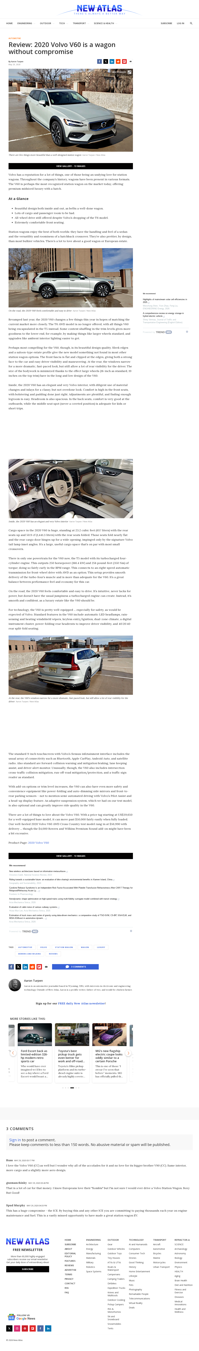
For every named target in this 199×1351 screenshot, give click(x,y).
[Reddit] (118, 61)
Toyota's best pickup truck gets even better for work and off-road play (69, 1057)
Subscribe (27, 1269)
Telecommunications (139, 1298)
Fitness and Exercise (180, 1291)
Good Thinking (136, 1262)
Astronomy (180, 1253)
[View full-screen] (129, 72)
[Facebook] (99, 61)
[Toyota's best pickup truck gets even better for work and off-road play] (71, 1034)
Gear (110, 1244)
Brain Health (181, 1280)
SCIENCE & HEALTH (104, 23)
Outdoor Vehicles (116, 1248)
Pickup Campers (116, 1304)
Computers (134, 1248)
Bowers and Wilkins (29, 954)
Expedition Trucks (116, 1287)
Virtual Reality (135, 1303)
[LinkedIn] (112, 61)
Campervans (114, 1274)
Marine (156, 1257)
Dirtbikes (112, 1283)
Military (89, 1262)
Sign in (15, 1139)
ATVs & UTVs (114, 1262)
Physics (178, 1266)
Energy (89, 1248)
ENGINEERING (24, 23)
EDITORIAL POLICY (70, 1255)
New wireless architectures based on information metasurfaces (37, 871)
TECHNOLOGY (136, 1239)
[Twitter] (105, 61)
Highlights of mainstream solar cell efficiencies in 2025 (165, 300)
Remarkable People (138, 1294)
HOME (9, 23)
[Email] (130, 61)
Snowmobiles (114, 1323)
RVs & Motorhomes (114, 1310)
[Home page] (99, 9)
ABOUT (68, 1248)
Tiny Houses (114, 1257)
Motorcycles (159, 1262)
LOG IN (180, 23)
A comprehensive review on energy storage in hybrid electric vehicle (163, 314)
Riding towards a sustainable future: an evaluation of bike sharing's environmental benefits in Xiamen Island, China (60, 879)
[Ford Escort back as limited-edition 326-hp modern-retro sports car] (33, 1034)
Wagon (85, 947)
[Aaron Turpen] (15, 985)
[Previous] (13, 1053)
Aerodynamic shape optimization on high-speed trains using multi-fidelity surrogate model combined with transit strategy (63, 899)
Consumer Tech (137, 1253)
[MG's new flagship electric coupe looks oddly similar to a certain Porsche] (108, 1034)
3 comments (78, 966)
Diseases (179, 1296)
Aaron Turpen (33, 980)
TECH (62, 23)
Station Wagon (64, 947)
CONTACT (70, 1283)
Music (132, 1280)
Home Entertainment (139, 1271)
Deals (132, 1307)
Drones (132, 1257)
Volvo (43, 947)
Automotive (15, 38)
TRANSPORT (79, 23)
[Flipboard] (124, 61)
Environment (181, 1262)
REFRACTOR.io (182, 1239)
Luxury (101, 947)
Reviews (53, 954)
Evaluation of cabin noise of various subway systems (33, 907)
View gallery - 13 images (70, 166)
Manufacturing (93, 1253)
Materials (90, 1257)
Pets (131, 1284)
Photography (135, 1289)
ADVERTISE (70, 1269)
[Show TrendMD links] (131, 931)
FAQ (67, 1292)
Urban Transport (161, 1266)
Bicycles (157, 1253)
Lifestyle (133, 1275)
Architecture (92, 1244)
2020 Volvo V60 (38, 842)
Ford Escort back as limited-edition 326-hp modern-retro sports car (32, 1056)
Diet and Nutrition (184, 1284)
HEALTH (179, 1271)
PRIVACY (69, 1278)
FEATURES (70, 1260)
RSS (67, 1287)
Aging (177, 1275)
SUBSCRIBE (166, 23)
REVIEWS (69, 1265)
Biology (178, 1257)
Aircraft (156, 1244)
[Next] (128, 1053)
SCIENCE (179, 1244)
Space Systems (93, 1271)
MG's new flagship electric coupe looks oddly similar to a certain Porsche (107, 1056)
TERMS (68, 1274)
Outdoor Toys (115, 1253)
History (132, 1266)
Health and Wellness (180, 1310)
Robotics (90, 1266)
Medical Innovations (180, 1303)
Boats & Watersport (113, 1268)
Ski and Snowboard (113, 1318)
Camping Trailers (116, 1278)
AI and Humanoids (138, 1244)
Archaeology (181, 1248)
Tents (110, 1328)
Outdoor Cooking (116, 1299)
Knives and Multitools (113, 1294)
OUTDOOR (45, 23)
